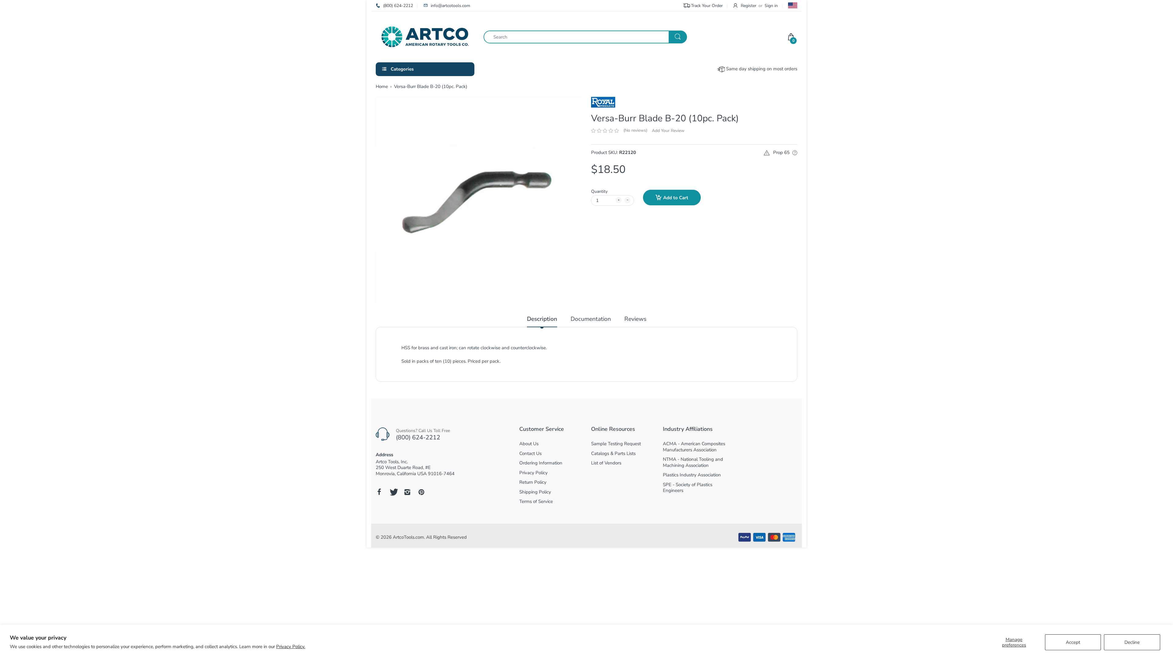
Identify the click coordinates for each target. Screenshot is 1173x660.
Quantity (599, 191)
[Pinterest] (421, 492)
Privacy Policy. (290, 647)
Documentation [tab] (591, 319)
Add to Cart (675, 198)
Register (749, 6)
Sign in (771, 6)
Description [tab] (542, 319)
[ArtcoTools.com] (425, 36)
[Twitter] (393, 492)
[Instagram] (407, 492)
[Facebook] (379, 492)
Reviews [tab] (635, 319)
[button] (605, 130)
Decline (1132, 642)
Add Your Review (668, 131)
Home (382, 86)
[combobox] (585, 37)
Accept (1073, 642)
